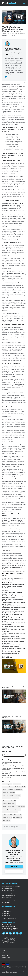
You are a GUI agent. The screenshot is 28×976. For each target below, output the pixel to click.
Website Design (12, 811)
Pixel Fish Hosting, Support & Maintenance (13, 584)
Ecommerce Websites (8, 893)
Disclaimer (5, 955)
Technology (6, 809)
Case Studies (5, 913)
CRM (23, 786)
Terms (3, 950)
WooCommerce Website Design (10, 636)
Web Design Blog (6, 911)
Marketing (15, 797)
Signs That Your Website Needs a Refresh (12, 606)
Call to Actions (6, 786)
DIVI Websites (5, 902)
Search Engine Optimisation (9, 806)
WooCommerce (21, 33)
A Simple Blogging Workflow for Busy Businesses (13, 686)
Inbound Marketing (8, 795)
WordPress (6, 820)
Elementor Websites (7, 897)
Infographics (17, 795)
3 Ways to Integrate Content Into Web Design (13, 617)
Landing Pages (7, 797)
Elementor (5, 792)
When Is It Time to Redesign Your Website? (11, 716)
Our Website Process (7, 915)
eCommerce (13, 33)
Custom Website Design (8, 890)
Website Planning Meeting (9, 918)
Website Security (7, 817)
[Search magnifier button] (24, 755)
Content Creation (15, 786)
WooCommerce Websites (8, 900)
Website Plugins (17, 814)
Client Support (6, 957)
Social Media (21, 806)
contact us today (15, 565)
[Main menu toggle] (24, 3)
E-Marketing (10, 789)
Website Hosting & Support (9, 895)
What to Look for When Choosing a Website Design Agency (12, 746)
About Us (4, 908)
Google (12, 792)
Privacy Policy (5, 953)
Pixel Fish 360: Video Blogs (9, 803)
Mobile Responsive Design (9, 800)
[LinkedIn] (6, 77)
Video (5, 811)
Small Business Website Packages (11, 886)
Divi (4, 789)
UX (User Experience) (15, 809)
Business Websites (7, 888)
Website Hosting (7, 814)
